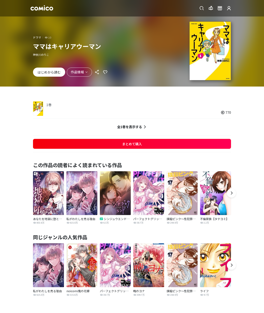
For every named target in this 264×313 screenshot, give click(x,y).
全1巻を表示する (129, 126)
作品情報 (77, 71)
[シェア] (97, 72)
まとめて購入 (132, 143)
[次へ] (231, 193)
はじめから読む (49, 72)
